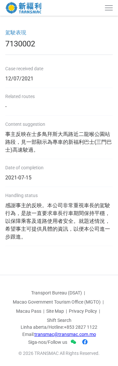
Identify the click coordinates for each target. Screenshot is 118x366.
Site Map (55, 311)
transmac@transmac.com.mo (65, 334)
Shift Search (59, 320)
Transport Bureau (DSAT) (56, 292)
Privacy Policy (83, 311)
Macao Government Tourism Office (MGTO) (57, 302)
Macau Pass (28, 311)
